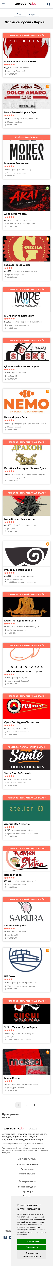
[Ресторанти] (25, 4)
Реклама (27, 1196)
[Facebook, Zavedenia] (5, 1237)
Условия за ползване (27, 1164)
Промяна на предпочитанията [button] (32, 1254)
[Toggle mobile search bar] (48, 4)
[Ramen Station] (26, 868)
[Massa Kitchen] (26, 1071)
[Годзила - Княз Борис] (26, 258)
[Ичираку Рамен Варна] (26, 563)
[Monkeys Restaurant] (26, 157)
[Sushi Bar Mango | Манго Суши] (26, 665)
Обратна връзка (27, 1173)
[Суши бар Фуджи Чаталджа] (26, 715)
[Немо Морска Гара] (26, 411)
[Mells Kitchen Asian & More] (26, 55)
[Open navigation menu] (3, 4)
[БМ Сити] (26, 970)
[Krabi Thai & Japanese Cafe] (26, 614)
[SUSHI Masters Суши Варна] (26, 1020)
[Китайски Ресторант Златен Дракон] (26, 461)
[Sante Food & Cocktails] (26, 766)
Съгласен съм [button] (32, 1241)
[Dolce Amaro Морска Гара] (26, 106)
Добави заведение (27, 1186)
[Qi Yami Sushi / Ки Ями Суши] (26, 360)
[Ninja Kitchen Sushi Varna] (26, 512)
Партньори (27, 1191)
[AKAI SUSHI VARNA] (26, 207)
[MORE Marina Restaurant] (26, 309)
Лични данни (27, 1169)
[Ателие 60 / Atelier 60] (26, 817)
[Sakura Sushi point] (26, 919)
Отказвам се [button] (32, 1247)
